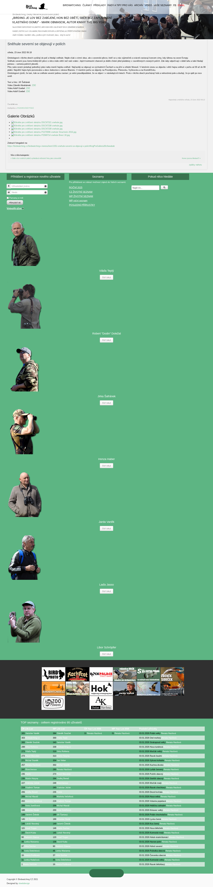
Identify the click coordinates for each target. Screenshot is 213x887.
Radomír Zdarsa (31, 837)
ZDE (34, 85)
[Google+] (103, 873)
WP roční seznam (78, 200)
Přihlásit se (15, 202)
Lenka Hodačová (31, 860)
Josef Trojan (30, 828)
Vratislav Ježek (32, 783)
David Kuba (30, 833)
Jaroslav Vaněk (32, 733)
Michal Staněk (31, 760)
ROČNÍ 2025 (75, 187)
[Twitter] (109, 873)
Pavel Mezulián (32, 756)
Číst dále (106, 277)
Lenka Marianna (31, 842)
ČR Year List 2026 (92, 729)
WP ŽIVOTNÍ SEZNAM (81, 196)
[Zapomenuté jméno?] (46, 186)
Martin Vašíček (30, 864)
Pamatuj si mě (16, 198)
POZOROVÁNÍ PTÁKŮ (25, 108)
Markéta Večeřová (65, 796)
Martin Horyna (63, 756)
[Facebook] (116, 873)
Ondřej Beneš (63, 778)
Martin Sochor (63, 828)
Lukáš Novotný (32, 824)
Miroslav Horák (32, 810)
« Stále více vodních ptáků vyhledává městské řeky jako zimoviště (36, 158)
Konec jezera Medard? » (191, 158)
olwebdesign (24, 883)
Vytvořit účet (14, 208)
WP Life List (59, 729)
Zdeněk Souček (64, 733)
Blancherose (31, 769)
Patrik (28, 774)
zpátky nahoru (195, 165)
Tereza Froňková (31, 855)
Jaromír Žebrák (32, 814)
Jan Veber (61, 760)
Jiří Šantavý (62, 814)
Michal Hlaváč (31, 796)
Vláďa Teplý (62, 738)
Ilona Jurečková (32, 805)
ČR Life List (27, 729)
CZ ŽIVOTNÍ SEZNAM (80, 192)
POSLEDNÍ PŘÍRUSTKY (82, 205)
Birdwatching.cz (32, 738)
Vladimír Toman (32, 787)
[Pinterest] (96, 873)
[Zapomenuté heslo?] (46, 192)
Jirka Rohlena (31, 747)
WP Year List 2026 (120, 729)
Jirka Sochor (30, 846)
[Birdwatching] (36, 6)
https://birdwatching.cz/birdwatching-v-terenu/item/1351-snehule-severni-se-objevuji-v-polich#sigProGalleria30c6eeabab (61, 146)
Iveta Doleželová (31, 851)
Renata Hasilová (94, 733)
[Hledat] (164, 187)
